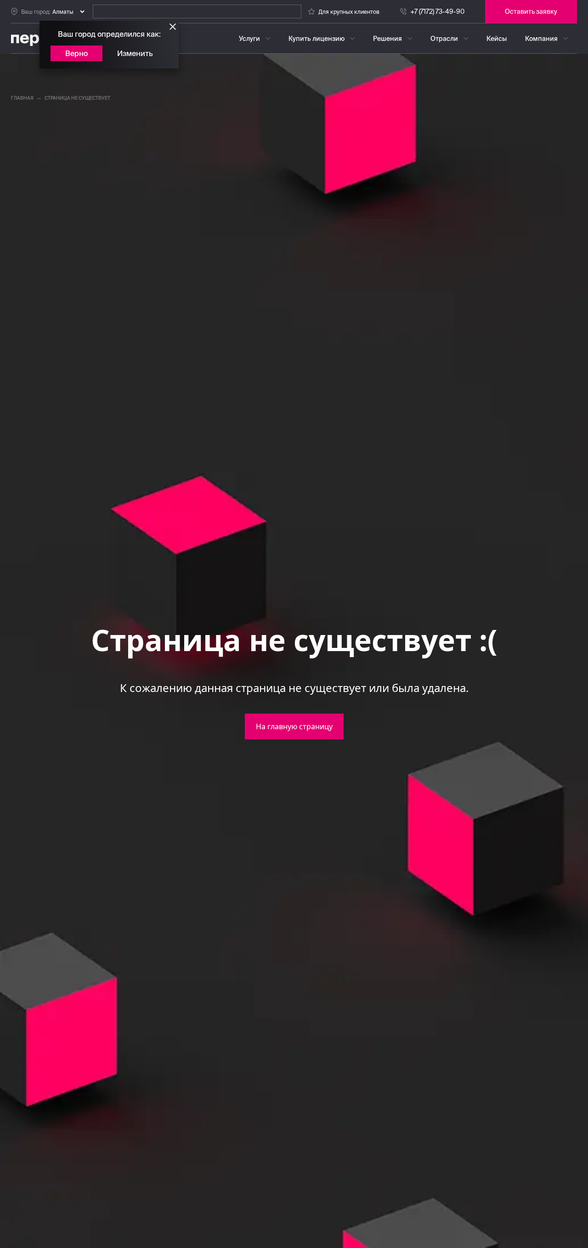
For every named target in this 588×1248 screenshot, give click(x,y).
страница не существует (77, 98)
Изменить (135, 53)
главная (22, 98)
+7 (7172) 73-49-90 (437, 11)
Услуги (249, 38)
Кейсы (496, 38)
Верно (76, 53)
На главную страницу (294, 726)
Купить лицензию (316, 38)
